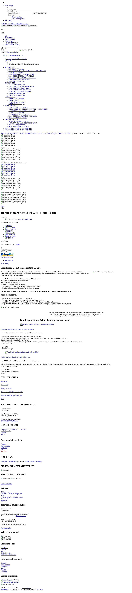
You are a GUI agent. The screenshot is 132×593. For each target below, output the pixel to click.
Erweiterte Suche (12, 52)
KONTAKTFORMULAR (9, 421)
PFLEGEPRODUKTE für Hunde (19, 79)
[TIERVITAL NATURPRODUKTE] (14, 24)
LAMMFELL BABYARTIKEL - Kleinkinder (23, 116)
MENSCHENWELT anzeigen (18, 107)
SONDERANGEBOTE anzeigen (19, 121)
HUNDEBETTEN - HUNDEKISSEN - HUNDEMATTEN (27, 71)
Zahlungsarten (5, 492)
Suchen (3, 434)
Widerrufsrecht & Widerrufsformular (12, 392)
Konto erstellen (17, 17)
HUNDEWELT (9, 38)
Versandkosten (26, 588)
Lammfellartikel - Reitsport (17, 102)
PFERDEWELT (10, 41)
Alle (6, 36)
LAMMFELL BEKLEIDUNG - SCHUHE (22, 111)
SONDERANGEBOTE (12, 45)
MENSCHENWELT (11, 43)
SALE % (3, 570)
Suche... (31, 50)
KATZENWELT (10, 39)
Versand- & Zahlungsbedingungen (11, 395)
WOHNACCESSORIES (16, 112)
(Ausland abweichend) (25, 219)
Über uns (3, 444)
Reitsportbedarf (13, 100)
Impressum (4, 381)
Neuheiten (4, 572)
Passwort (11, 13)
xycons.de (40, 589)
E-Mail (11, 11)
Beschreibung (9, 260)
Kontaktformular (6, 528)
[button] (1, 147)
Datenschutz (4, 385)
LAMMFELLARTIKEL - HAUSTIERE (21, 76)
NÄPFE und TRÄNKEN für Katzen (20, 91)
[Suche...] (24, 50)
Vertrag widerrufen (6, 388)
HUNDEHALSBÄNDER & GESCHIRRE (22, 78)
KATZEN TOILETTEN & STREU (20, 90)
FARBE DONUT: (9, 222)
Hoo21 (3, 206)
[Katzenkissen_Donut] (8, 164)
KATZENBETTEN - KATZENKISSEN (21, 86)
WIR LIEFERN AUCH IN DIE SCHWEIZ (18, 128)
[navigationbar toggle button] (6, 26)
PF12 (36, 352)
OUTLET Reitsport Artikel (17, 125)
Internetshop (4, 589)
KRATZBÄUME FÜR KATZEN (19, 88)
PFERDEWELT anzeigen (16, 98)
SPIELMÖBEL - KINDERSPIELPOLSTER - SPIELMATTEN (28, 109)
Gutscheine (4, 548)
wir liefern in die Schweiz (8, 555)
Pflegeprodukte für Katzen (17, 93)
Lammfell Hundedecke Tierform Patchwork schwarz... (17, 329)
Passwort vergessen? (18, 19)
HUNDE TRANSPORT (16, 72)
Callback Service (6, 431)
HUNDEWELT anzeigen (16, 69)
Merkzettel (8, 20)
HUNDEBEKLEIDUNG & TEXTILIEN (21, 74)
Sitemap (3, 432)
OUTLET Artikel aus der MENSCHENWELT (23, 123)
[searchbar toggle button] (32, 26)
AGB (2, 399)
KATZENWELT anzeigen (17, 85)
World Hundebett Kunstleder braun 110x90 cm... (16, 357)
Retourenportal (21, 516)
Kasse (2, 449)
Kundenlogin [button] (9, 5)
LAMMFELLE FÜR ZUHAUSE (19, 114)
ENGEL (51, 324)
